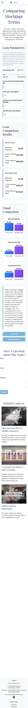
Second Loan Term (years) (11, 111)
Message (3, 378)
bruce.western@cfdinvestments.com (14, 694)
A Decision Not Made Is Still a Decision (12, 468)
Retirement (14, 704)
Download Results (14, 339)
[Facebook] (14, 697)
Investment (14, 706)
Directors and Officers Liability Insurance (12, 429)
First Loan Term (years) (10, 92)
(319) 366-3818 (16, 683)
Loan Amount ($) (8, 70)
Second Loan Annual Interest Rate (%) (12, 101)
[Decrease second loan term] (24, 115)
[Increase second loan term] (24, 113)
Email (2, 368)
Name (2, 358)
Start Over (14, 334)
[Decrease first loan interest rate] (24, 88)
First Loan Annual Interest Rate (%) (13, 82)
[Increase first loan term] (24, 94)
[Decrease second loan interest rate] (24, 107)
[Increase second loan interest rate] (24, 105)
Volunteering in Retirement (9, 507)
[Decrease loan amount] (24, 71)
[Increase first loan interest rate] (24, 86)
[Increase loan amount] (24, 69)
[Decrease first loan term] (24, 96)
